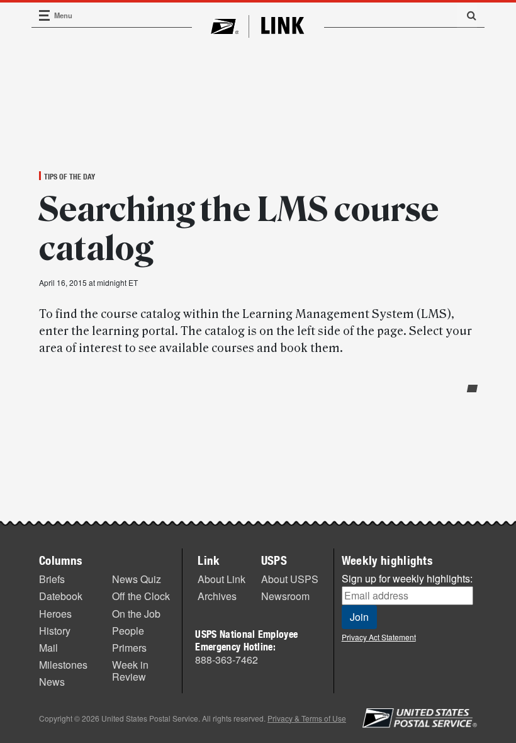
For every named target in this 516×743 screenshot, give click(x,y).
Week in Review (130, 670)
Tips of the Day (69, 176)
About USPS (289, 579)
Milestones (63, 664)
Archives (217, 596)
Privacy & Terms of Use (306, 718)
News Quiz (136, 579)
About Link (221, 579)
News (52, 681)
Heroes (55, 613)
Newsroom (285, 596)
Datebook (60, 596)
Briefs (52, 579)
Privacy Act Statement (379, 637)
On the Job (136, 613)
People (128, 630)
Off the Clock (141, 596)
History (54, 630)
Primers (129, 647)
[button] (467, 15)
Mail (48, 647)
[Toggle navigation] (44, 15)
